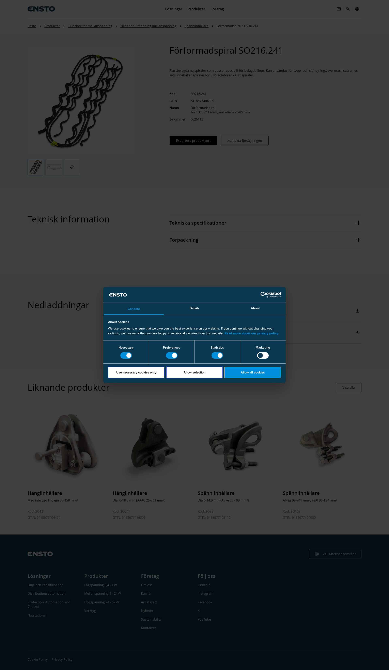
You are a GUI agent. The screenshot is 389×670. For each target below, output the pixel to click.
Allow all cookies (253, 372)
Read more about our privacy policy (251, 333)
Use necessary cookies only (136, 372)
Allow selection (195, 372)
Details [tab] (195, 308)
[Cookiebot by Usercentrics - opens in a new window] (263, 295)
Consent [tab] (134, 308)
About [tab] (255, 308)
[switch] (171, 355)
